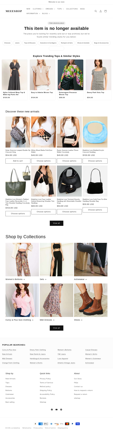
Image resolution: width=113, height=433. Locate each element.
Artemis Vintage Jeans (66, 363)
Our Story (78, 379)
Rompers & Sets (67, 43)
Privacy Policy (45, 379)
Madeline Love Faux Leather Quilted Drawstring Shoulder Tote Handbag (42, 201)
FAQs (76, 382)
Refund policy (45, 386)
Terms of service (50, 428)
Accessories (10, 398)
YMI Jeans (62, 354)
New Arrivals (7, 354)
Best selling (10, 402)
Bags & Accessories (101, 43)
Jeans (17, 43)
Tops (7, 382)
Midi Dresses (46, 320)
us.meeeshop (15, 428)
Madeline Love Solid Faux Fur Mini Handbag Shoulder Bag (95, 200)
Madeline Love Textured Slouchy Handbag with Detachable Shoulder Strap (69, 201)
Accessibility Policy (47, 394)
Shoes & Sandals (83, 43)
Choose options (44, 161)
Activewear (79, 279)
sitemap (77, 398)
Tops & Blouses (29, 43)
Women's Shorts (36, 363)
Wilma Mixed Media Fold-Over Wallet (41, 151)
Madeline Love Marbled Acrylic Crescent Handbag (93, 151)
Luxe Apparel (63, 358)
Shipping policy (63, 428)
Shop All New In (56, 48)
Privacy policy (38, 428)
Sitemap (43, 402)
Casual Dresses (91, 350)
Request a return (80, 394)
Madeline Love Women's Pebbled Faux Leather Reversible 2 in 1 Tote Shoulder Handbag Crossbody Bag (18, 202)
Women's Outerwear (93, 358)
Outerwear (10, 394)
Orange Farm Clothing (10, 363)
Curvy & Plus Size (9, 350)
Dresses (7, 43)
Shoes (77, 320)
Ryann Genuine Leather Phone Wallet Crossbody (67, 151)
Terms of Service (46, 382)
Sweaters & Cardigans (48, 43)
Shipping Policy (46, 390)
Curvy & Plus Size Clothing (18, 320)
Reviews (43, 398)
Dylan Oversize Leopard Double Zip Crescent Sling (18, 151)
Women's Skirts (91, 354)
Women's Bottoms (14, 279)
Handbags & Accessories (39, 358)
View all (56, 223)
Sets (42, 279)
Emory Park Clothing (38, 350)
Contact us (78, 386)
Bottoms (9, 390)
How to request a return (83, 390)
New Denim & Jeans (37, 354)
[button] (37, 9)
